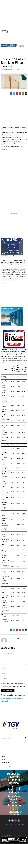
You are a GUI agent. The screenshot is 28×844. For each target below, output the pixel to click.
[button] (25, 738)
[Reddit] (23, 93)
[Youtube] (15, 820)
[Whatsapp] (20, 93)
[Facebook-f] (9, 820)
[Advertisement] (14, 14)
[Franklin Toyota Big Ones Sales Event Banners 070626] (14, 339)
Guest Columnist (8, 69)
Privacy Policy (5, 766)
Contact (3, 759)
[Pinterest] (17, 93)
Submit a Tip (5, 762)
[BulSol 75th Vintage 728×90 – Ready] (14, 45)
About (3, 756)
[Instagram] (19, 820)
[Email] (26, 93)
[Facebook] (11, 93)
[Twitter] (14, 93)
